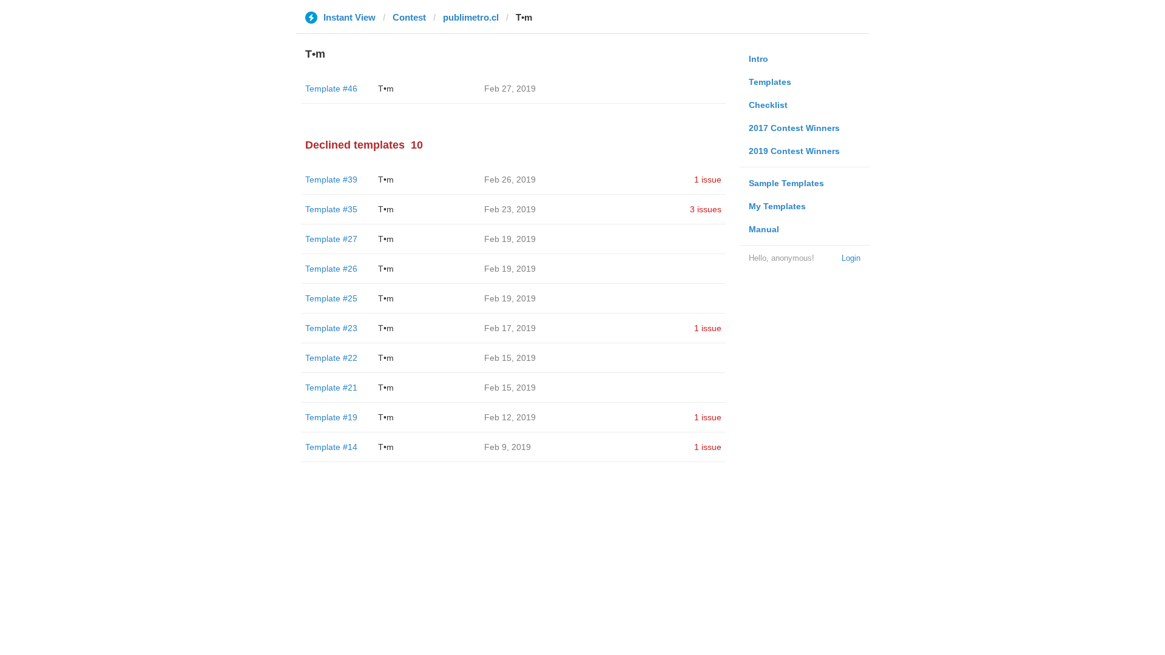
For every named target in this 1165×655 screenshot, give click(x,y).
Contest (409, 17)
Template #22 (331, 358)
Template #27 (331, 239)
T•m (386, 88)
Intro (758, 59)
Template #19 (331, 417)
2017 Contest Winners (794, 128)
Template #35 (331, 209)
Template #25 (331, 298)
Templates (770, 82)
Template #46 (331, 88)
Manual (764, 229)
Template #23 (331, 328)
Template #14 (331, 447)
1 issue (707, 179)
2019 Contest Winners (794, 151)
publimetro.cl (471, 17)
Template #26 (331, 269)
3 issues (705, 209)
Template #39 (331, 179)
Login (851, 258)
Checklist (768, 105)
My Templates (777, 206)
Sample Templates (786, 183)
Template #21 (331, 387)
